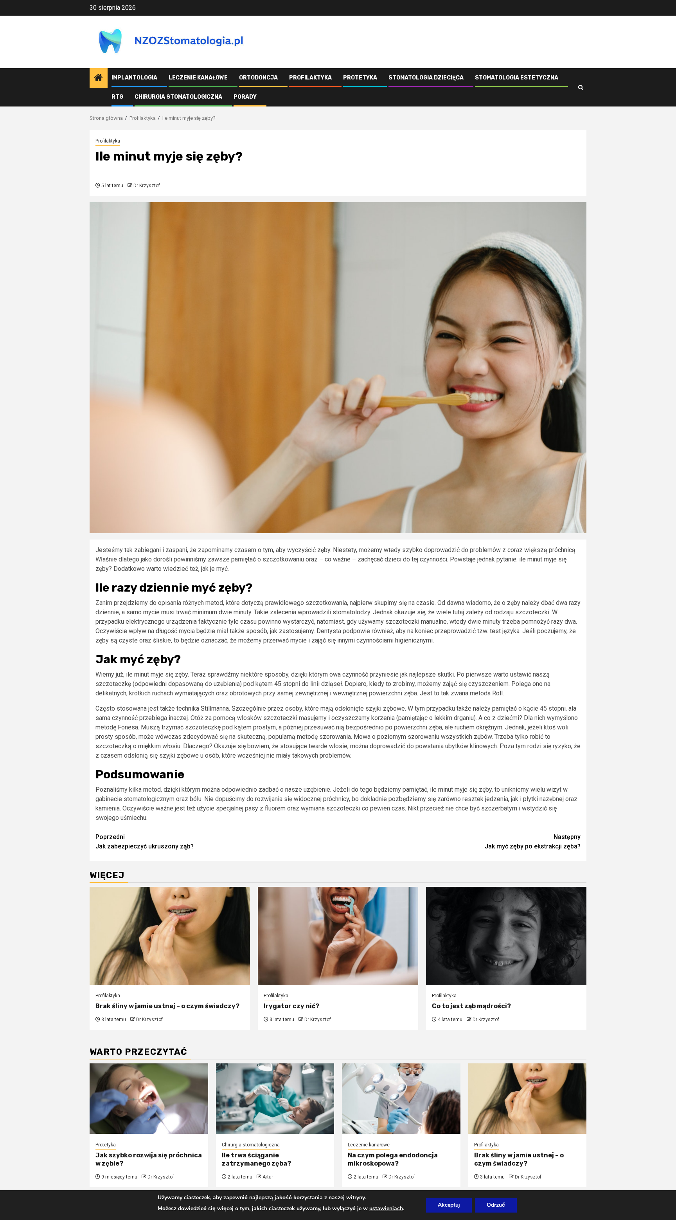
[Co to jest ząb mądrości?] (506, 936)
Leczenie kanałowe (198, 77)
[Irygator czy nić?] (338, 936)
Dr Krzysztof (146, 185)
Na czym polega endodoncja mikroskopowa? (393, 1159)
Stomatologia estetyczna (516, 77)
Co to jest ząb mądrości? (471, 1006)
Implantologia (134, 77)
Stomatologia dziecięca (426, 77)
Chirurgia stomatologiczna (178, 97)
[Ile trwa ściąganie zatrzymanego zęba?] (275, 1098)
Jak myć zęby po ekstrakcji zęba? (533, 841)
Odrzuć (496, 1205)
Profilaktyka (310, 77)
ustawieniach (386, 1208)
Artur (267, 1177)
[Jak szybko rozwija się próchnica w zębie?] (149, 1098)
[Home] (98, 78)
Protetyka (360, 77)
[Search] (581, 87)
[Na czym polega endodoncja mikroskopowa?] (401, 1098)
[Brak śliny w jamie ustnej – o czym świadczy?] (170, 936)
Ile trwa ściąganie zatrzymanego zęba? (256, 1159)
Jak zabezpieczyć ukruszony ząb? (144, 841)
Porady (245, 97)
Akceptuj (449, 1205)
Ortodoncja (258, 77)
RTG (117, 97)
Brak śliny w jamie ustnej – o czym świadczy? (167, 1006)
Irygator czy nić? (291, 1006)
